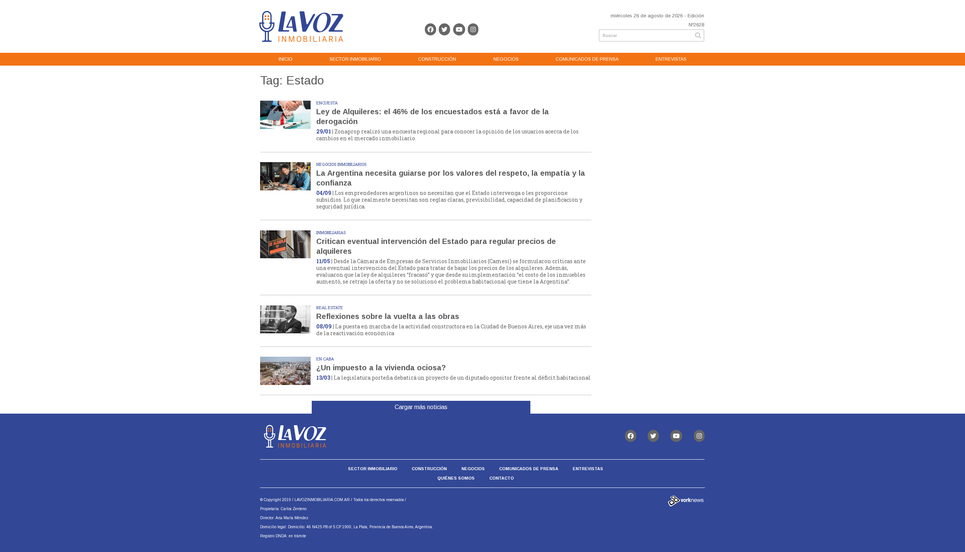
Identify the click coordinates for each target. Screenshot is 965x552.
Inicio (286, 59)
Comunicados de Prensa (587, 59)
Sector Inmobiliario (355, 59)
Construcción (437, 59)
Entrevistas (671, 59)
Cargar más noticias (421, 407)
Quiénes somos (456, 478)
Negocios (506, 59)
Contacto (501, 478)
